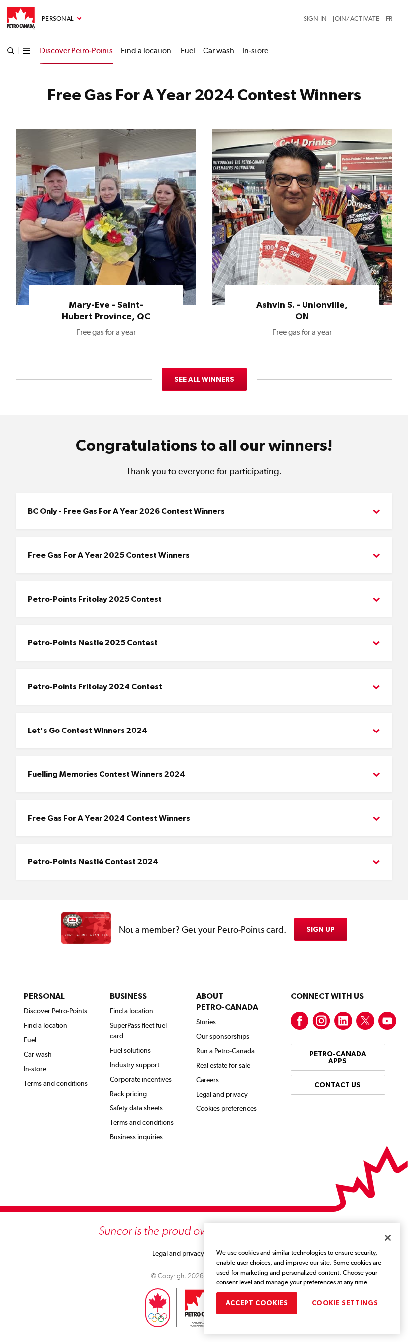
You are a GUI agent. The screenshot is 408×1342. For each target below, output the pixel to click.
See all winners (204, 379)
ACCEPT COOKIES (257, 1303)
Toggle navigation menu (62, 19)
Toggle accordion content (204, 511)
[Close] (388, 1238)
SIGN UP (320, 929)
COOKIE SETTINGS (345, 1303)
